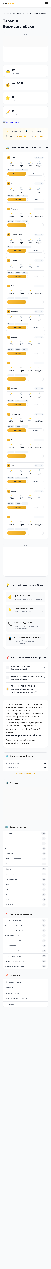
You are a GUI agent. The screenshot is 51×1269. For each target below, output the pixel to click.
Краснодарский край (14, 930)
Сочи (7, 848)
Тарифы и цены (11, 987)
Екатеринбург (11, 879)
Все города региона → (25, 773)
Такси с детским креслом (16, 999)
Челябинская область (14, 935)
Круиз (13, 491)
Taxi (8, 3)
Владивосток (10, 874)
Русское (14, 209)
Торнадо (14, 260)
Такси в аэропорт (12, 993)
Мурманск (9, 905)
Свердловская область (14, 925)
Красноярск (10, 843)
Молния (14, 363)
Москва (8, 833)
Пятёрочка (15, 414)
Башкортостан (11, 946)
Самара (8, 864)
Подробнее (17, 173)
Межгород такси (12, 1004)
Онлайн (14, 158)
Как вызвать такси (13, 982)
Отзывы (35, 173)
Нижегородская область (15, 961)
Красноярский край (13, 941)
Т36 (12, 286)
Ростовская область (13, 956)
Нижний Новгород (13, 859)
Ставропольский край (14, 966)
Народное (15, 517)
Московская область (14, 920)
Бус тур (14, 388)
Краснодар (9, 838)
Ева (12, 440)
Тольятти (9, 889)
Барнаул (8, 899)
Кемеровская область (14, 951)
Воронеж (9, 854)
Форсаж (14, 337)
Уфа (7, 894)
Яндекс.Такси (16, 235)
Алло (13, 183)
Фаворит (14, 311)
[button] (46, 3)
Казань (8, 869)
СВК (12, 465)
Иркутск (8, 884)
